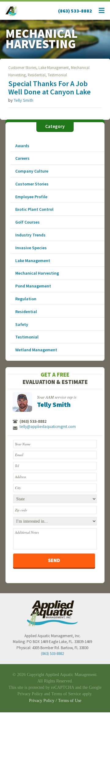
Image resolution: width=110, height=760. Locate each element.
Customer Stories (22, 67)
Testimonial (57, 74)
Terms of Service (66, 694)
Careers (22, 158)
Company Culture (31, 171)
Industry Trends (30, 235)
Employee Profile (31, 196)
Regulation (25, 298)
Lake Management (53, 67)
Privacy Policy (30, 694)
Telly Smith (23, 100)
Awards (22, 145)
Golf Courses (27, 222)
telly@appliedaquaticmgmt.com (48, 426)
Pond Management (33, 286)
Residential (37, 74)
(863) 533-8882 (75, 11)
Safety (21, 324)
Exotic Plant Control (34, 209)
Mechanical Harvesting (37, 273)
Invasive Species (31, 247)
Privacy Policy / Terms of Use (55, 700)
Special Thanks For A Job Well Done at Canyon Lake (49, 87)
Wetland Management (36, 350)
